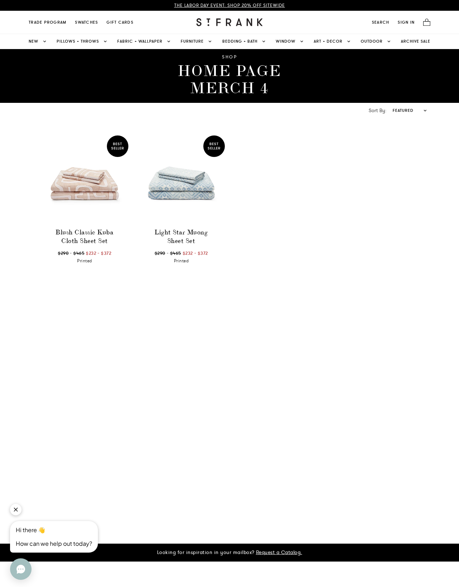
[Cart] (424, 22)
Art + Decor (328, 41)
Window (285, 41)
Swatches (86, 22)
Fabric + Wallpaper (139, 41)
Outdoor (372, 41)
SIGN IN (406, 22)
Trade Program (47, 22)
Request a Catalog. (279, 552)
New (33, 41)
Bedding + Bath (239, 41)
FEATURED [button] (403, 110)
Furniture (192, 41)
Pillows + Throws (78, 41)
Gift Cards (120, 22)
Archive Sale (415, 41)
